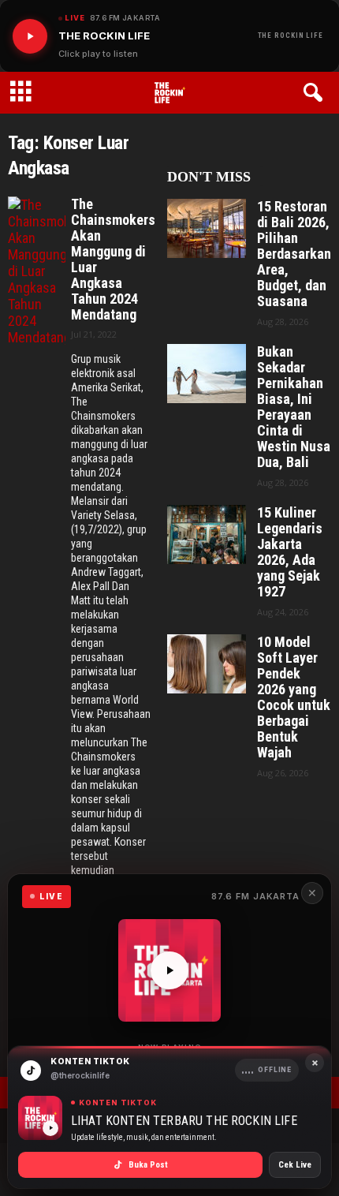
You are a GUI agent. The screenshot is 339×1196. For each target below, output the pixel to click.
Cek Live (294, 1165)
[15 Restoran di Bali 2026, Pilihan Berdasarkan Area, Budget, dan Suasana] (206, 228)
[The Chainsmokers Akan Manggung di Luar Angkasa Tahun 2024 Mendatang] (36, 271)
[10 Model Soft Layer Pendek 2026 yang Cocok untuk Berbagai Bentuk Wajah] (206, 663)
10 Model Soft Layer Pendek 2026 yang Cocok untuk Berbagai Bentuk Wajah (293, 697)
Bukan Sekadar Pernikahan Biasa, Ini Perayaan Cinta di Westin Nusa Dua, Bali (293, 407)
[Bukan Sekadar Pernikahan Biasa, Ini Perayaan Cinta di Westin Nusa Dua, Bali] (206, 373)
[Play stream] (169, 970)
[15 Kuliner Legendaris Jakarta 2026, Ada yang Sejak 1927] (206, 534)
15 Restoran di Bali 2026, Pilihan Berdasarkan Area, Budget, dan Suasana (294, 254)
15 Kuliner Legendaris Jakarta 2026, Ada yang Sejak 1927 (289, 552)
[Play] (30, 36)
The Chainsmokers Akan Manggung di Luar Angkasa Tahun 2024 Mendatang (111, 259)
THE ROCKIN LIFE (291, 35)
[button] (315, 93)
